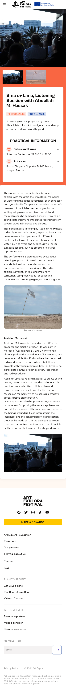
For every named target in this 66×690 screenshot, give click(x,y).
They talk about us (14, 553)
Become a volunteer (15, 629)
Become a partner (14, 616)
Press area (10, 541)
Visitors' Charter (13, 598)
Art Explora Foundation (17, 534)
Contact (8, 561)
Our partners (11, 547)
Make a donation (33, 522)
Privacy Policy (11, 668)
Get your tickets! (13, 585)
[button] (4, 4)
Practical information (16, 592)
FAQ (6, 567)
